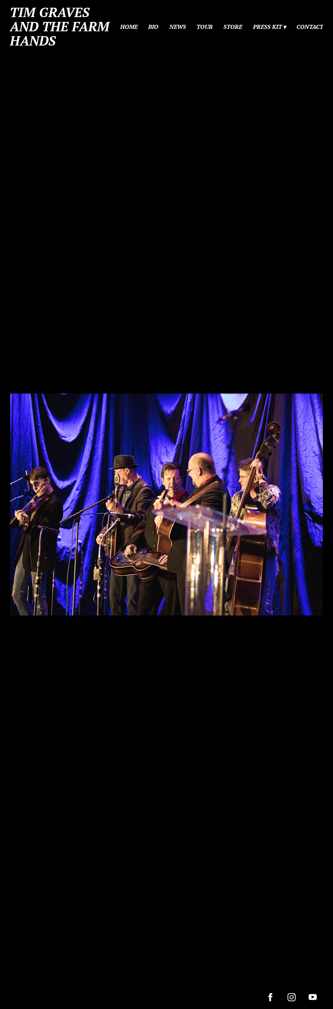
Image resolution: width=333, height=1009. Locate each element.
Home (129, 26)
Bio (153, 26)
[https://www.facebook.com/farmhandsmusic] (270, 997)
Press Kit (267, 26)
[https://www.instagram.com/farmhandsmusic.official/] (292, 997)
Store (232, 26)
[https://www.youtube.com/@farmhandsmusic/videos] (313, 997)
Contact (309, 26)
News (177, 26)
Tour (205, 26)
